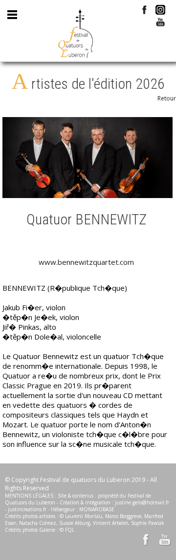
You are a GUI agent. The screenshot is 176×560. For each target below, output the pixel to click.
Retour (166, 98)
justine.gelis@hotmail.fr (142, 502)
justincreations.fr (27, 509)
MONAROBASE (96, 509)
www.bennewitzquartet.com (86, 262)
